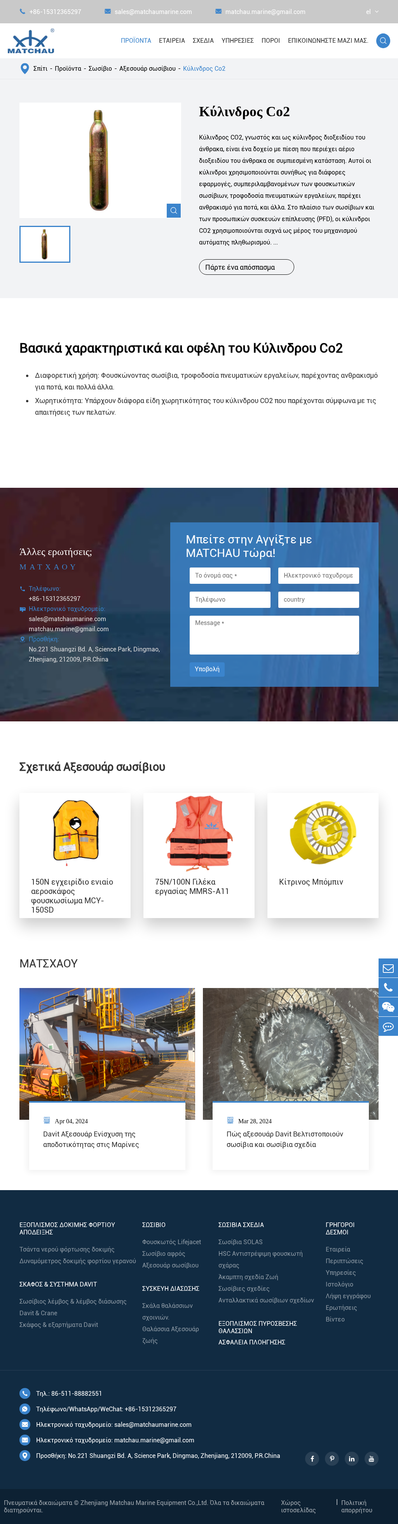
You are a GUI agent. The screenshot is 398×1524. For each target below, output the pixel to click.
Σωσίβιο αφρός (163, 1253)
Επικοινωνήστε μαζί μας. (328, 40)
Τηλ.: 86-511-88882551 (62, 1393)
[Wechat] (388, 1006)
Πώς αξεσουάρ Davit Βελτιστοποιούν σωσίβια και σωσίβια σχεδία (285, 1139)
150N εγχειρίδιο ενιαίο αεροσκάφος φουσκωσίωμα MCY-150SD (72, 896)
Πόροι (271, 40)
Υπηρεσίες (238, 40)
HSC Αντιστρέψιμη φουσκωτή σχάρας (260, 1259)
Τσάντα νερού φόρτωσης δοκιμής (67, 1249)
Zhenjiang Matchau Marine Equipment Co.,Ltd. (144, 1503)
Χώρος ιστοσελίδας (298, 1506)
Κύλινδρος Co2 (204, 68)
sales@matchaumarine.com (148, 12)
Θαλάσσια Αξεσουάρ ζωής (170, 1334)
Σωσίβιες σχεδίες (244, 1288)
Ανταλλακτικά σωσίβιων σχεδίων (266, 1300)
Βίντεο (335, 1319)
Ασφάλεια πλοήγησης (251, 1342)
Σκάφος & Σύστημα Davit (58, 1284)
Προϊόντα (136, 40)
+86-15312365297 (50, 12)
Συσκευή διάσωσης (170, 1288)
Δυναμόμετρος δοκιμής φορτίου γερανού (77, 1261)
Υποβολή (207, 669)
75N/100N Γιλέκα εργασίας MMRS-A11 (192, 886)
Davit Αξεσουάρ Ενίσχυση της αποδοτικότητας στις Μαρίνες (91, 1139)
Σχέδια (203, 40)
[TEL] (388, 987)
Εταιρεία (172, 40)
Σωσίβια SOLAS (240, 1242)
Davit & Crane (38, 1313)
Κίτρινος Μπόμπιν (311, 882)
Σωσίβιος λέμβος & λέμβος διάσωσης (73, 1301)
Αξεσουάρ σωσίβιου (147, 68)
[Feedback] (388, 1026)
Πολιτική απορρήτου (356, 1506)
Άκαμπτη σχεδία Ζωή (248, 1277)
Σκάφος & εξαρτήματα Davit (58, 1324)
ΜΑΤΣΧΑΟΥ (48, 963)
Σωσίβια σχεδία (241, 1225)
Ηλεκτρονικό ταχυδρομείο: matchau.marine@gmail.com (108, 1440)
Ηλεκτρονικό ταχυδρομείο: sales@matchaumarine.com (107, 1424)
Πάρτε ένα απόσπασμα (246, 267)
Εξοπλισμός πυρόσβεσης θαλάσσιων (257, 1327)
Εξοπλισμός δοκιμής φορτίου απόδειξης (67, 1228)
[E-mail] (388, 968)
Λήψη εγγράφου (348, 1296)
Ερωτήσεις (341, 1307)
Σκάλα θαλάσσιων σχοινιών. (167, 1311)
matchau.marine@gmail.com (260, 12)
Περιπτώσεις (344, 1261)
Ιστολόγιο (339, 1284)
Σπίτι (40, 68)
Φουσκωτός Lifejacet (171, 1242)
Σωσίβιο (100, 68)
